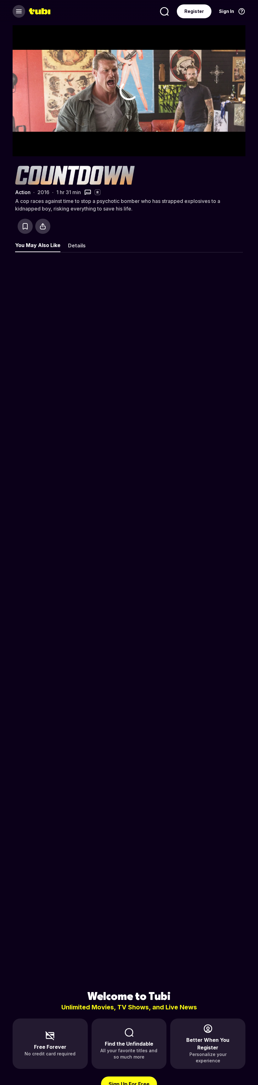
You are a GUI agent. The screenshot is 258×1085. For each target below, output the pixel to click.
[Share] (42, 226)
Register (194, 11)
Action (23, 192)
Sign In (226, 11)
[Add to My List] (25, 226)
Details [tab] (77, 245)
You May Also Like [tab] (37, 245)
